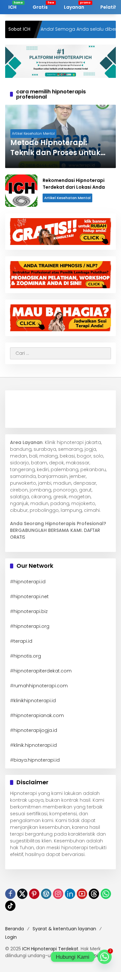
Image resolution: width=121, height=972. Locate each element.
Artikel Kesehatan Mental (33, 133)
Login (11, 937)
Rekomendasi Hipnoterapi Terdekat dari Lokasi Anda (74, 183)
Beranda (14, 928)
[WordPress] (46, 894)
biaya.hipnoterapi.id (37, 760)
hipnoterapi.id (29, 581)
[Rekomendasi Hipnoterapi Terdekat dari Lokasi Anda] (21, 190)
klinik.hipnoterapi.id (35, 745)
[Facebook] (10, 894)
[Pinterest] (34, 894)
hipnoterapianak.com (39, 715)
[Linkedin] (70, 894)
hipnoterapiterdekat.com (43, 671)
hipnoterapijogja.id (35, 730)
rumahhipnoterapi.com (41, 685)
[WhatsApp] (106, 894)
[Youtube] (82, 894)
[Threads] (94, 894)
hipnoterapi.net (31, 596)
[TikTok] (10, 906)
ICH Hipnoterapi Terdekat (50, 949)
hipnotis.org (27, 656)
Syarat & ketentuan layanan (64, 928)
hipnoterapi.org (31, 626)
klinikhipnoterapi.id (35, 700)
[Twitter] (22, 894)
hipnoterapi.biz (31, 611)
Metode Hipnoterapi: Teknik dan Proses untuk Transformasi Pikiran (55, 148)
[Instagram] (58, 894)
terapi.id (23, 641)
